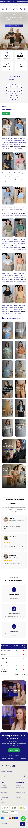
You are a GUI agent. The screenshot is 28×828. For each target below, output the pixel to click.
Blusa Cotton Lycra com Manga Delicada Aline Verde (7, 241)
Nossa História (19, 795)
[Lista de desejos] (21, 9)
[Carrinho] (25, 9)
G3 (11, 97)
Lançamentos (4, 790)
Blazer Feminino (4, 797)
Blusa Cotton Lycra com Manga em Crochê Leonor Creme (20, 307)
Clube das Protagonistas (21, 799)
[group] (14, 31)
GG (8, 92)
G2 (20, 92)
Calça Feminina (4, 795)
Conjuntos (3, 799)
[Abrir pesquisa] (6, 9)
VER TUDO (5, 113)
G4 (17, 97)
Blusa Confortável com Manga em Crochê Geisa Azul (19, 209)
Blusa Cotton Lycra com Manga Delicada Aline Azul (7, 209)
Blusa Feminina (4, 792)
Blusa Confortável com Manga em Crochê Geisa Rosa (19, 275)
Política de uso (19, 790)
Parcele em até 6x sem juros (13, 1)
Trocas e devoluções (20, 787)
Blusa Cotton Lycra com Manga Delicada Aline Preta (7, 307)
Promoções (3, 785)
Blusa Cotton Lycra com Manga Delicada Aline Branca (7, 275)
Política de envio (19, 785)
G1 (14, 92)
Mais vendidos (4, 787)
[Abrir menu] (2, 9)
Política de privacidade (20, 792)
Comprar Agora (14, 750)
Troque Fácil (18, 797)
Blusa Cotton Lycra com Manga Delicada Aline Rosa (20, 175)
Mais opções (3, 802)
